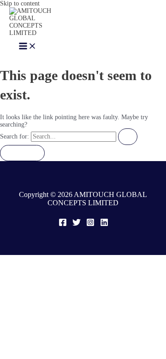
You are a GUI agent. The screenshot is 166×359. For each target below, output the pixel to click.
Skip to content (20, 3)
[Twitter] (76, 224)
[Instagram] (90, 224)
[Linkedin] (104, 224)
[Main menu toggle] (27, 47)
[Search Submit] (127, 136)
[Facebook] (63, 224)
